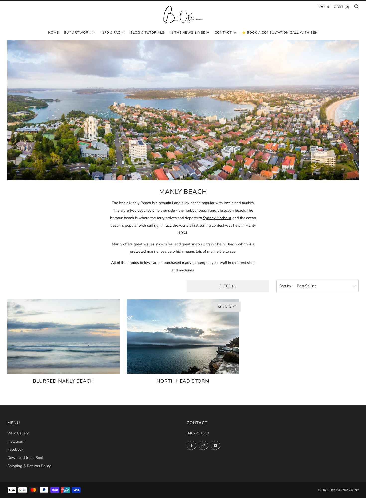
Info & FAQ (111, 32)
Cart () (341, 7)
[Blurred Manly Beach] (63, 336)
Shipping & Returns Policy (29, 465)
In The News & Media (189, 32)
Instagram (15, 441)
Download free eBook (25, 457)
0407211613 (198, 433)
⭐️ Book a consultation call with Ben (280, 32)
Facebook (15, 449)
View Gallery (18, 433)
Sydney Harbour (217, 217)
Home (53, 32)
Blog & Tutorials (147, 32)
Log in (323, 7)
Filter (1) (228, 286)
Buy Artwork (77, 32)
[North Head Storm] (183, 336)
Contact (223, 32)
